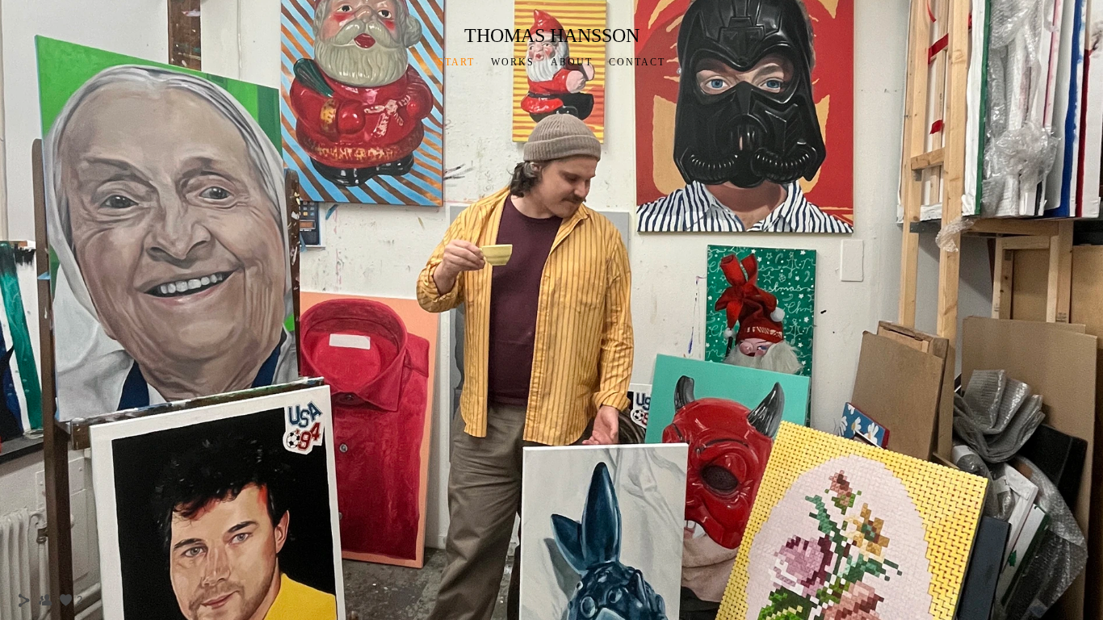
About (572, 62)
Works (513, 62)
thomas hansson (552, 35)
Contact (637, 62)
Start (456, 62)
